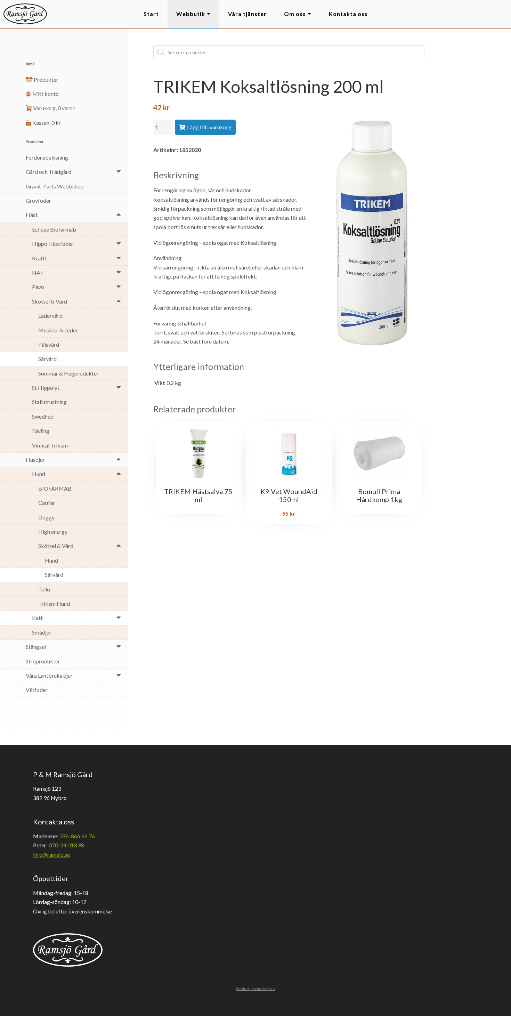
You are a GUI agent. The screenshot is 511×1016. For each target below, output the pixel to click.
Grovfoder (38, 200)
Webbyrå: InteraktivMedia (255, 989)
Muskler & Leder (58, 330)
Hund (38, 473)
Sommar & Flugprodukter (68, 373)
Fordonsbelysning (47, 157)
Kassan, (46, 122)
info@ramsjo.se (51, 854)
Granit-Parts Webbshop (55, 186)
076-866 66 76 (77, 836)
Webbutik (190, 13)
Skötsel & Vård (49, 301)
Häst (32, 214)
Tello (44, 589)
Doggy (46, 517)
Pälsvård (48, 344)
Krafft (39, 258)
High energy (52, 531)
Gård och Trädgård (48, 171)
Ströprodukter (43, 661)
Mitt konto (45, 93)
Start (151, 13)
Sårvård (47, 358)
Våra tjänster (247, 13)
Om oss (295, 13)
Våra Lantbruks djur (49, 675)
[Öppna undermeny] (119, 171)
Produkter (45, 79)
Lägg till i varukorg (209, 127)
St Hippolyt (45, 387)
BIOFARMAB (55, 488)
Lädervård (50, 315)
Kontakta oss (348, 13)
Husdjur (35, 459)
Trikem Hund (54, 603)
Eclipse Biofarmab (54, 229)
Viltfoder (37, 689)
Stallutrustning (49, 401)
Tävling (40, 430)
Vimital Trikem (50, 445)
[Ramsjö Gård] (25, 13)
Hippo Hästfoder (52, 243)
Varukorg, (53, 108)
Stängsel (36, 646)
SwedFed (43, 416)
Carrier (46, 502)
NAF (37, 272)
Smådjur (41, 632)
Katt (37, 617)
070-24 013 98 (66, 845)
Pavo (38, 286)
